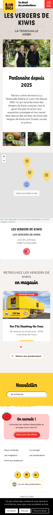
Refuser (25, 511)
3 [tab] (32, 347)
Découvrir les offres (26, 434)
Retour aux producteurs (28, 356)
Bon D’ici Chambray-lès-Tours (26, 326)
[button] (26, 184)
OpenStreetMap (25, 219)
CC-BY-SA (45, 219)
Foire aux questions (13, 460)
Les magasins (10, 455)
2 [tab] (26, 347)
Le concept (34, 450)
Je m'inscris (17, 394)
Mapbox (12, 222)
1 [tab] (21, 347)
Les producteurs (37, 455)
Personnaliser (40, 511)
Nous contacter (11, 450)
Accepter (11, 511)
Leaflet (5, 219)
